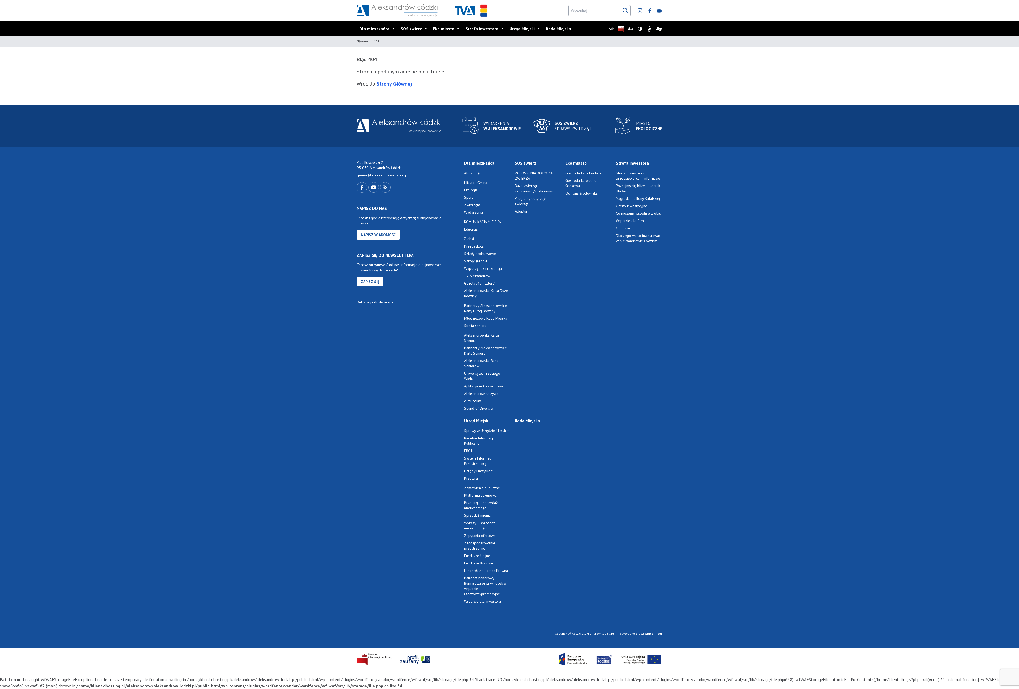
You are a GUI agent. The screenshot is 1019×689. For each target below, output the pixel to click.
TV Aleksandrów (477, 275)
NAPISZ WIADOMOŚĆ (378, 234)
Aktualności (473, 173)
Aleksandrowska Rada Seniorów (481, 363)
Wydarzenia (473, 212)
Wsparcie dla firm (630, 220)
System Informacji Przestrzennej (478, 461)
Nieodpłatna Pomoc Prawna (486, 570)
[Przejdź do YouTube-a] (374, 187)
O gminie (623, 228)
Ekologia (471, 190)
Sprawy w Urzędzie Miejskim (487, 430)
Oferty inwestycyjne (632, 206)
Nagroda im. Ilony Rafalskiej (638, 198)
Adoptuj (521, 211)
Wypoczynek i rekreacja (483, 268)
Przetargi (471, 478)
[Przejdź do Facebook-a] (362, 187)
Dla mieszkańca (374, 28)
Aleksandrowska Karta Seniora (481, 338)
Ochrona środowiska (581, 193)
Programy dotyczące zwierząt (531, 201)
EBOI (468, 450)
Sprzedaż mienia (477, 515)
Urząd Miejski (522, 28)
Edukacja (471, 229)
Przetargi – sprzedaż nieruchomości (481, 505)
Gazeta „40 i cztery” (480, 283)
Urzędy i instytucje (478, 471)
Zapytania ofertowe (480, 535)
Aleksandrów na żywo (481, 393)
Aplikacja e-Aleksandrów (483, 386)
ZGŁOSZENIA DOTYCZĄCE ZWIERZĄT (535, 176)
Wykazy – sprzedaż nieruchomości (479, 525)
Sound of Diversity (479, 408)
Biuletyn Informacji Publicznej (479, 441)
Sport (468, 197)
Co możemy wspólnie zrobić (638, 213)
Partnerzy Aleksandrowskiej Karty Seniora (486, 351)
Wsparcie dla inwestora (482, 601)
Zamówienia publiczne (482, 487)
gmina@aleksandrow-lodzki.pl (382, 175)
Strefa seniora (475, 325)
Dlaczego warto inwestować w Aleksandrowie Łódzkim (638, 238)
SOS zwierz (411, 28)
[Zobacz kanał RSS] (385, 187)
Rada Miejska (558, 28)
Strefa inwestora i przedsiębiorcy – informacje (638, 176)
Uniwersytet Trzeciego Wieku (482, 376)
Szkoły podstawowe (480, 253)
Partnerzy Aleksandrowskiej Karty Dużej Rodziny (486, 308)
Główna (362, 41)
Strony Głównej (393, 83)
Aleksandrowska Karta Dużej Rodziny (486, 293)
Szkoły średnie (475, 261)
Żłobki (469, 238)
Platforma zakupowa (480, 495)
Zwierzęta (472, 204)
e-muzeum (472, 401)
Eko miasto (443, 28)
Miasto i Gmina (475, 182)
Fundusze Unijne (477, 555)
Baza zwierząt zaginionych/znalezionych (535, 188)
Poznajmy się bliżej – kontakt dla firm (638, 188)
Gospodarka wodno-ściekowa (581, 183)
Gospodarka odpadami (583, 173)
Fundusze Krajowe (478, 563)
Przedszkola (474, 246)
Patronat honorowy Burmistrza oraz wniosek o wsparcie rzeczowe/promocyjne (485, 586)
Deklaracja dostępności (375, 302)
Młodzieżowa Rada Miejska (485, 318)
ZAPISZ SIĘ (370, 281)
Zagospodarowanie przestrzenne (479, 546)
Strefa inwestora (481, 28)
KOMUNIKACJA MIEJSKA (482, 221)
